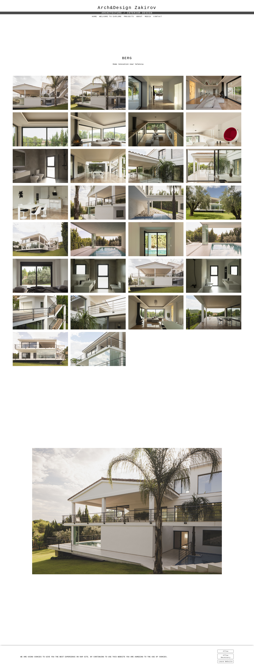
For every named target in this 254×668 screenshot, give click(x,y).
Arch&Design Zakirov (127, 7)
